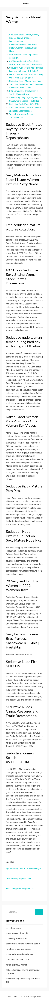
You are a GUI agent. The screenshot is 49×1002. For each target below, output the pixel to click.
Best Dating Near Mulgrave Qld (20, 888)
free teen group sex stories (18, 949)
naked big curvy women (16, 965)
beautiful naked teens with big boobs (23, 944)
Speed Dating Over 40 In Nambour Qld (23, 868)
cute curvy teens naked (16, 938)
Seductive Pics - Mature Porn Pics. (25, 81)
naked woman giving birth (17, 933)
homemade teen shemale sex (19, 954)
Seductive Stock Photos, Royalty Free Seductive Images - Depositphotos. (24, 38)
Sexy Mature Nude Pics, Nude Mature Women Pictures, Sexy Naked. (23, 48)
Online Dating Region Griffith (18, 878)
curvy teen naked (13, 928)
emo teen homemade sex (17, 959)
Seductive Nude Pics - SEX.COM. (24, 104)
